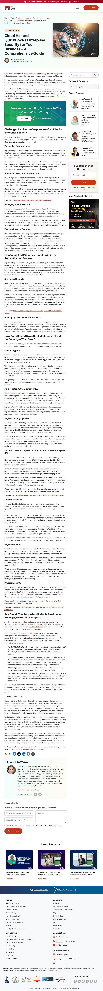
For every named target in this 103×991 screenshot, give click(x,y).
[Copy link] (33, 754)
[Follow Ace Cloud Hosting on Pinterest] (91, 981)
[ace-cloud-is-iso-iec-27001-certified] (60, 979)
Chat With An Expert (65, 890)
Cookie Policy (57, 929)
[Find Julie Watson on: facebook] (35, 794)
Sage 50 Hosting (11, 909)
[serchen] (48, 979)
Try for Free (91, 7)
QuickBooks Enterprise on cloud (16, 393)
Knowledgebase (58, 916)
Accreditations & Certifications (63, 909)
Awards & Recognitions (60, 906)
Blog (12, 18)
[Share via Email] (28, 754)
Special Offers (10, 949)
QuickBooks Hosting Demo (15, 942)
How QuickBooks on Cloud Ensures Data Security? (32, 200)
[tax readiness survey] (84, 214)
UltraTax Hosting (11, 913)
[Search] (95, 74)
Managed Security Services (15, 922)
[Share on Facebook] (14, 754)
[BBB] (6, 979)
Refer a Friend (10, 955)
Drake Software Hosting (13, 916)
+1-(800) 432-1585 (73, 959)
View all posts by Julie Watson (29, 790)
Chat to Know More (43, 118)
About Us (56, 903)
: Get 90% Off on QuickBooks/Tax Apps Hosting (51, 2)
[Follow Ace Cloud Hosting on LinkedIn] (87, 981)
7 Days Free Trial (11, 936)
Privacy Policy (57, 925)
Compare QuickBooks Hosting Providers (19, 939)
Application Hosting (23, 18)
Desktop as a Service (12, 919)
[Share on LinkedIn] (24, 754)
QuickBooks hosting (36, 627)
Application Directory (60, 919)
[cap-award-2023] (26, 979)
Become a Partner (12, 958)
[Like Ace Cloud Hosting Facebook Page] (75, 981)
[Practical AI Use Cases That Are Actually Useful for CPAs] (75, 152)
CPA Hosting (10, 952)
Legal (54, 922)
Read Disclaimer (53, 970)
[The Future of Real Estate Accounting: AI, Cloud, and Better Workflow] (75, 120)
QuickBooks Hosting (12, 903)
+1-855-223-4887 (41, 890)
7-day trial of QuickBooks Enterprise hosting (27, 749)
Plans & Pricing (10, 946)
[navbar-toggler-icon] (77, 8)
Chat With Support (62, 955)
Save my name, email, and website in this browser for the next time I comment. (35, 825)
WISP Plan (9, 925)
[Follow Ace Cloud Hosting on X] (79, 981)
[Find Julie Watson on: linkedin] (40, 794)
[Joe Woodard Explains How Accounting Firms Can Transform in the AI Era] (75, 104)
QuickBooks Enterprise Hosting (16, 906)
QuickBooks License (41, 18)
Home (6, 18)
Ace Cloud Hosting (62, 988)
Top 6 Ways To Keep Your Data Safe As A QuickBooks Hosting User (38, 495)
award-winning (21, 622)
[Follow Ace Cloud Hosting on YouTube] (83, 981)
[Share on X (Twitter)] (19, 754)
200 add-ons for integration (27, 633)
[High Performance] (36, 979)
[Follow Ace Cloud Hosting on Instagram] (95, 981)
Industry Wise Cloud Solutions (15, 929)
